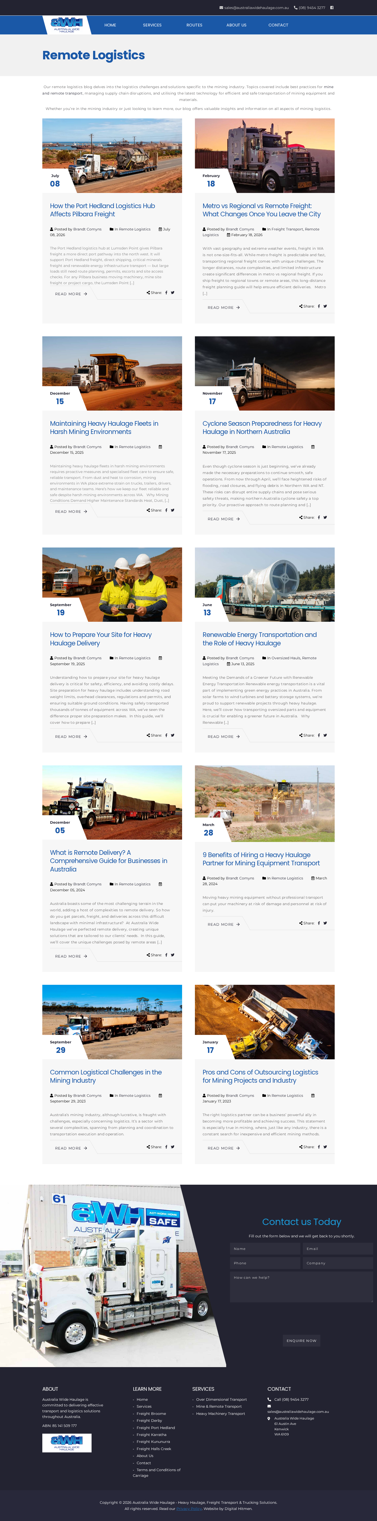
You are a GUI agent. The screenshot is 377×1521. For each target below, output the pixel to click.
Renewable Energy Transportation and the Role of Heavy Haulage (260, 639)
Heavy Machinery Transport (220, 1413)
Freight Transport (287, 229)
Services (152, 25)
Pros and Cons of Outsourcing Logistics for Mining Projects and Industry (260, 1076)
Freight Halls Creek (154, 1448)
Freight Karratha (151, 1434)
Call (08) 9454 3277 (291, 1399)
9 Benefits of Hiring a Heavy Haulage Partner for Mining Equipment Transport (261, 859)
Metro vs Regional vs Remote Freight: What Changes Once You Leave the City (262, 210)
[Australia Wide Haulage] (67, 25)
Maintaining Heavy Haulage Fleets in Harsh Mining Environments (104, 428)
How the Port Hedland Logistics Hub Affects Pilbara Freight (102, 210)
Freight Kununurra (153, 1441)
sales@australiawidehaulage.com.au (256, 7)
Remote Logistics (135, 229)
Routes (194, 25)
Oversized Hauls (286, 658)
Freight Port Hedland (156, 1427)
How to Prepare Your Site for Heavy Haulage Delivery (101, 639)
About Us (236, 25)
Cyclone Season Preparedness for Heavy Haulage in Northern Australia (262, 428)
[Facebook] (332, 7)
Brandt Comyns (87, 229)
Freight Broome (151, 1413)
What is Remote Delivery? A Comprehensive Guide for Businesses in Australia (108, 861)
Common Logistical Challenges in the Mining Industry (106, 1076)
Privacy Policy (189, 1508)
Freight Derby (149, 1420)
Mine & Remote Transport (219, 1406)
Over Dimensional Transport (221, 1399)
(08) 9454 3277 (312, 7)
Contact (279, 25)
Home (110, 25)
